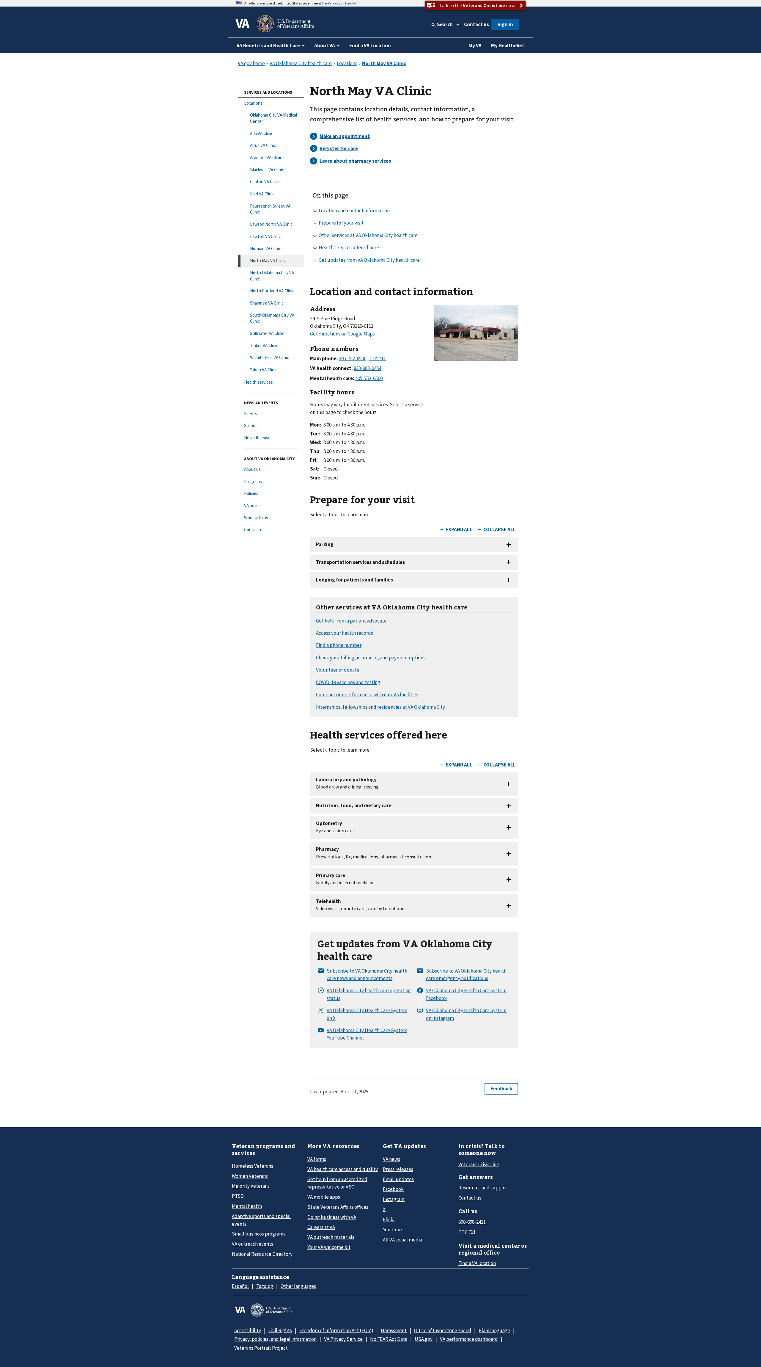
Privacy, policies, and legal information (275, 1339)
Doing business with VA (331, 1217)
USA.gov (424, 1339)
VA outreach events (252, 1244)
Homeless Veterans (252, 1166)
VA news (391, 1159)
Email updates (398, 1179)
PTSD (238, 1196)
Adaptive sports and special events (261, 1220)
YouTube (392, 1229)
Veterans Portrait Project (261, 1348)
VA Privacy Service (343, 1339)
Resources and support (483, 1187)
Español (240, 1286)
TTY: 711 (467, 1232)
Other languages (298, 1286)
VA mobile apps (323, 1197)
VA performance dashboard (469, 1339)
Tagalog (264, 1286)
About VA (324, 45)
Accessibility (247, 1330)
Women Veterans (250, 1176)
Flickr (389, 1219)
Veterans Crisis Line (478, 1164)
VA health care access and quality (342, 1169)
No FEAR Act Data (388, 1339)
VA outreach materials (330, 1237)
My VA (475, 45)
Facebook (393, 1189)
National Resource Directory (262, 1254)
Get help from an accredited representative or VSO (337, 1183)
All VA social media (402, 1239)
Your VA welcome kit (328, 1247)
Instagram (394, 1199)
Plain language (494, 1330)
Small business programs (258, 1233)
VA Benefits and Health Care (268, 45)
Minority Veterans (251, 1186)
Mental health (247, 1206)
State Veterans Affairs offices (337, 1207)
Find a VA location (477, 1263)
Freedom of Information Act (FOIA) (336, 1330)
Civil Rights (280, 1330)
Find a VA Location (370, 45)
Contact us (476, 24)
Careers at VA (321, 1227)
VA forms (316, 1159)
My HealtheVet (507, 45)
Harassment (394, 1330)
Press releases (398, 1169)
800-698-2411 (472, 1222)
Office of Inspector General (442, 1330)
